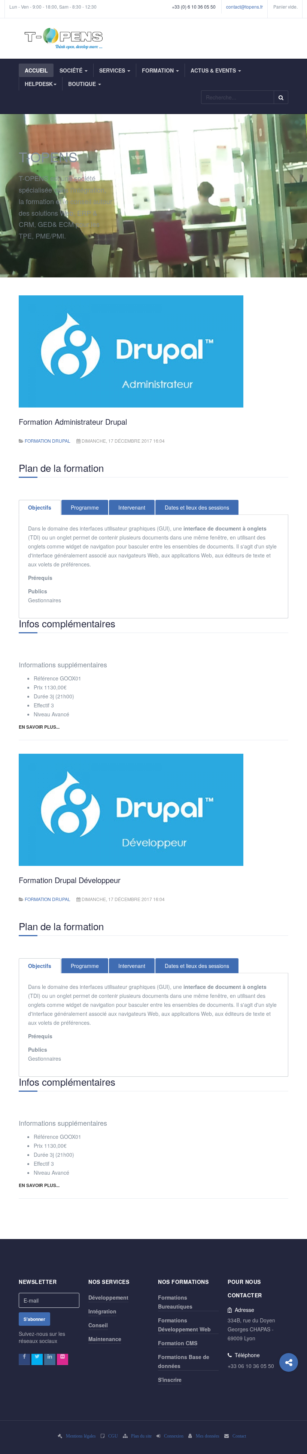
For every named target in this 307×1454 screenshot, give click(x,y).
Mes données (207, 1436)
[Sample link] (24, 1359)
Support (16, 17)
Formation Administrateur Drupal (73, 421)
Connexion (173, 1436)
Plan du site (141, 1436)
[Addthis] (288, 1362)
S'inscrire (170, 1379)
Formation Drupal (47, 440)
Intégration (102, 1311)
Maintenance (104, 1339)
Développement (108, 1297)
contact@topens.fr (244, 6)
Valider (281, 97)
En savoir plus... (39, 726)
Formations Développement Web (184, 1324)
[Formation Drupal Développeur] (131, 808)
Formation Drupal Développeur (70, 879)
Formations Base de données (183, 1361)
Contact (239, 1436)
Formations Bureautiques (175, 1302)
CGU (113, 1436)
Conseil (98, 1325)
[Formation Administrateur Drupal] (131, 350)
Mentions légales (81, 1436)
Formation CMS (177, 1343)
